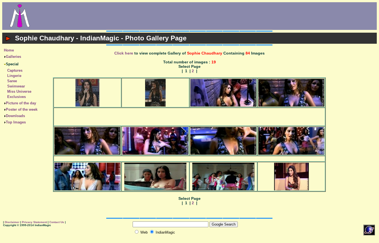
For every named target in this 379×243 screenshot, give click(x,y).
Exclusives (16, 97)
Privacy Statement (34, 222)
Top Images (16, 122)
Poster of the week (21, 109)
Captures (14, 70)
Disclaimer (12, 222)
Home (9, 50)
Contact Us (56, 222)
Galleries (13, 57)
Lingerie (14, 76)
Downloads (15, 116)
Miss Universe (19, 91)
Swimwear (16, 86)
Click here (123, 53)
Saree (12, 81)
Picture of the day (21, 103)
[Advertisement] (207, 16)
